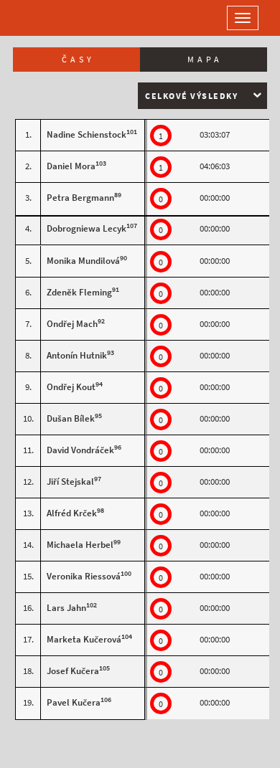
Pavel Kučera (74, 702)
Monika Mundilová (83, 261)
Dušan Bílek (71, 418)
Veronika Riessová (84, 576)
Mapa (205, 59)
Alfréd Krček (72, 513)
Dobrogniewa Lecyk (86, 228)
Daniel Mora (71, 166)
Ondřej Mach (72, 324)
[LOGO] (57, 18)
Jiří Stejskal (70, 481)
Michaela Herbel (80, 545)
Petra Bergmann (80, 197)
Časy (78, 59)
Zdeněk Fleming (79, 292)
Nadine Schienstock (86, 134)
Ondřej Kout (71, 387)
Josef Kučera (73, 671)
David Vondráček (80, 450)
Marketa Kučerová (84, 639)
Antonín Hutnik (77, 355)
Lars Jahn (66, 608)
